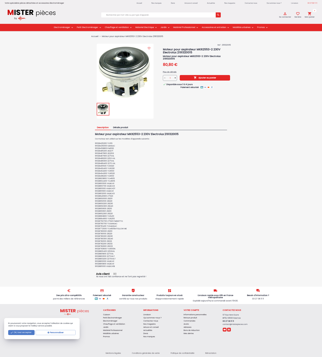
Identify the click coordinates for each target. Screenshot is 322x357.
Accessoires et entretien (216, 27)
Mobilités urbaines (243, 27)
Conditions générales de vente (146, 353)
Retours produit (190, 317)
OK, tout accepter (21, 332)
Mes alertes (189, 333)
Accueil (139, 3)
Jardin (165, 27)
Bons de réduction (192, 330)
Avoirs (186, 324)
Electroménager (64, 27)
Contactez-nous (251, 3)
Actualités (211, 3)
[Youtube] (225, 329)
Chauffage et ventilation (118, 27)
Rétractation (210, 353)
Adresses (187, 327)
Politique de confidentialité (182, 353)
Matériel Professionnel (186, 27)
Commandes (189, 321)
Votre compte (191, 310)
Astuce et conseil (191, 3)
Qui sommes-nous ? (274, 3)
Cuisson (106, 314)
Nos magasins (229, 3)
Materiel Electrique (146, 27)
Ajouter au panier (205, 77)
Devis (173, 3)
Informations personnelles (195, 314)
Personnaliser (57, 332)
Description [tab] (103, 127)
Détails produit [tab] (120, 127)
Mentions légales (113, 353)
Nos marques (156, 3)
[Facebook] (229, 329)
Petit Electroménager (89, 27)
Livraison (294, 3)
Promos (262, 27)
